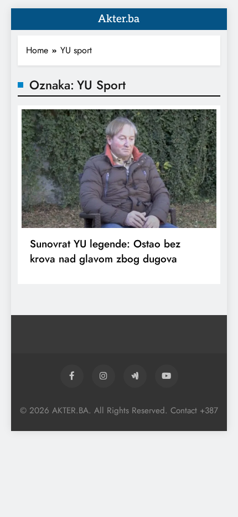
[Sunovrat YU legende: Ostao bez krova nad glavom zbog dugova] (119, 168)
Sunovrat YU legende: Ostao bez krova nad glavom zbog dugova (105, 251)
